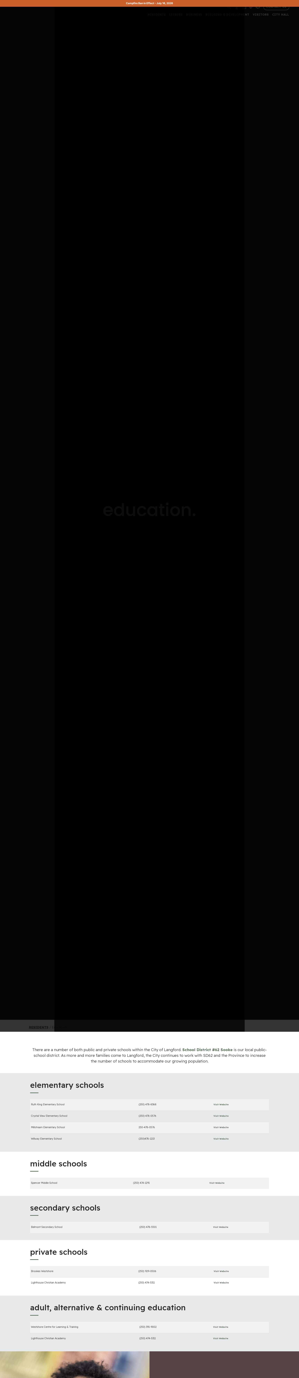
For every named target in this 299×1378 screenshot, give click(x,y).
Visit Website (221, 1104)
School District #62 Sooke (207, 1049)
